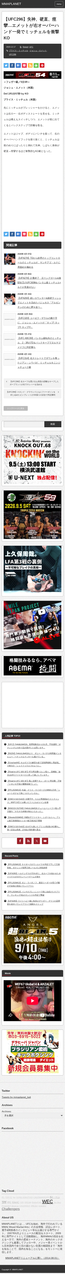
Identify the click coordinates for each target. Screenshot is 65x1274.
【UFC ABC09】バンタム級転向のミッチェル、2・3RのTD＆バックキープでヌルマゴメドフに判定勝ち (39, 343)
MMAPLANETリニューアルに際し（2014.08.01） (32, 1258)
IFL (3, 1197)
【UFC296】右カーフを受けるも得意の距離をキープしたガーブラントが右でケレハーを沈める (34, 383)
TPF (4, 1202)
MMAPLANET (17, 1270)
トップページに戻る (15, 408)
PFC (9, 1202)
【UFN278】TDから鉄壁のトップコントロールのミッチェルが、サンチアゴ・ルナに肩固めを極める (39, 262)
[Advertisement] (32, 189)
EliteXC (15, 1202)
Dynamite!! (6, 1206)
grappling (42, 1206)
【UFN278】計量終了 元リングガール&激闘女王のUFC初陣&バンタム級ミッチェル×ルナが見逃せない (39, 282)
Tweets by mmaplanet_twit (16, 1097)
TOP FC (8, 1197)
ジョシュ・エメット (38, 50)
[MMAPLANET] (15, 4)
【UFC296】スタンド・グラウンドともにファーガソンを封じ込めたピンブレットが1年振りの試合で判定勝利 (30, 393)
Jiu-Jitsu (57, 1202)
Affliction (34, 1206)
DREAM (27, 1202)
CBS (22, 1202)
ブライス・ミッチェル (18, 50)
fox (14, 1197)
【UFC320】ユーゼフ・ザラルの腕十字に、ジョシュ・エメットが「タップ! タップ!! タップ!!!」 (38, 322)
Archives (6, 1111)
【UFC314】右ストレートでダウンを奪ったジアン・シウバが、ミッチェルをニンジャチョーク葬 (39, 363)
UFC (31, 47)
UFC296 (12, 54)
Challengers (11, 1209)
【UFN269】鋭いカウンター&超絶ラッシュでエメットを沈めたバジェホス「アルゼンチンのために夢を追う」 (39, 302)
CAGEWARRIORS (41, 1197)
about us (15, 1206)
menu (59, 4)
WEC (47, 1201)
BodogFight (36, 1202)
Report (25, 47)
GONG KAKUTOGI (24, 1197)
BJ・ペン (55, 1197)
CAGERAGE (24, 1206)
